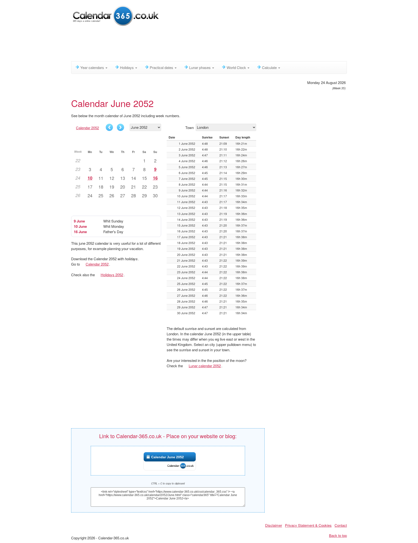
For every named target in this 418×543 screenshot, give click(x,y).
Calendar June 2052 (167, 457)
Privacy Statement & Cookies (308, 525)
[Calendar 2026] (115, 15)
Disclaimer (273, 525)
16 (155, 178)
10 (90, 178)
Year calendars (92, 67)
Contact (341, 525)
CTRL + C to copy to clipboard (168, 483)
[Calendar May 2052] (109, 127)
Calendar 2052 (87, 127)
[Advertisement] (188, 45)
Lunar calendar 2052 (205, 365)
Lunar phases (200, 67)
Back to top (338, 535)
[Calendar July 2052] (120, 127)
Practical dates (162, 67)
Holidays (127, 67)
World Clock (237, 67)
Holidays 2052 (112, 274)
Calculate (270, 67)
